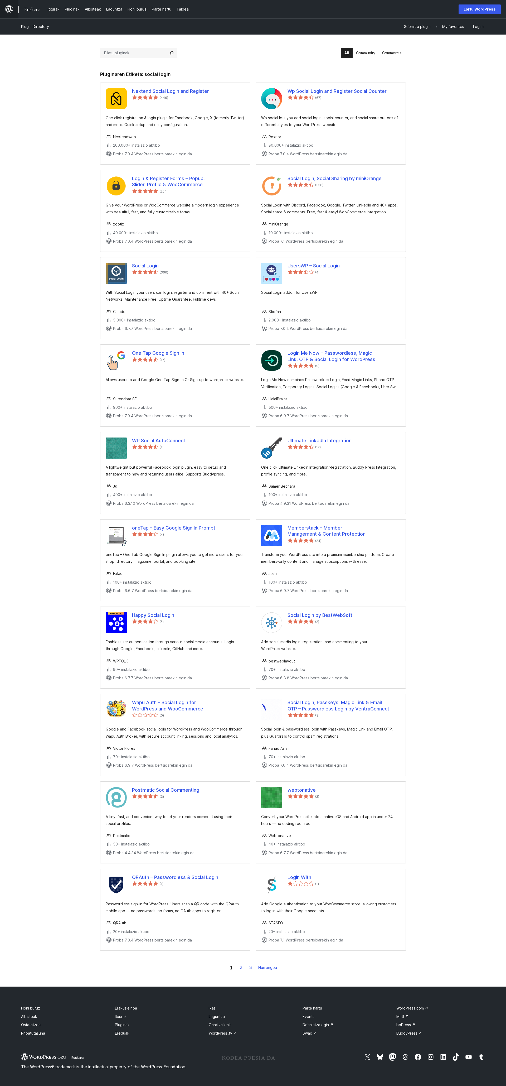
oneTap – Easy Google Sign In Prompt (173, 528)
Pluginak (122, 1024)
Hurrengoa (267, 967)
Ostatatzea (31, 1024)
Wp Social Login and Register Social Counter (337, 91)
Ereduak (122, 1033)
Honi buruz (30, 1008)
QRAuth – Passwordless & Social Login (175, 877)
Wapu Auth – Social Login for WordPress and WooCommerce (167, 705)
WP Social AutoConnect (158, 440)
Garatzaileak (220, 1024)
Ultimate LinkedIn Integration (320, 440)
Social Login (145, 265)
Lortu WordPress (480, 9)
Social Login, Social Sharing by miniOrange (335, 178)
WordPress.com (412, 1008)
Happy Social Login (153, 615)
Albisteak (29, 1016)
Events (308, 1016)
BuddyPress (409, 1033)
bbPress (405, 1024)
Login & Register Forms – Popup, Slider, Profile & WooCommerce (168, 181)
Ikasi (212, 1008)
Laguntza (217, 1016)
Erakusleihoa (126, 1008)
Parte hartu (312, 1008)
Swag (310, 1033)
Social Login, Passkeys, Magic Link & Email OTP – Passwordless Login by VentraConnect (338, 705)
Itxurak (121, 1016)
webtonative (302, 790)
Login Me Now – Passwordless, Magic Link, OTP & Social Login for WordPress (331, 356)
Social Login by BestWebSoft (320, 615)
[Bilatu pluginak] (171, 53)
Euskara (77, 1057)
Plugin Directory (35, 26)
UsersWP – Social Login (314, 265)
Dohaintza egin (318, 1024)
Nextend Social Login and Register (170, 91)
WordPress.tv (223, 1033)
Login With (299, 877)
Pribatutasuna (33, 1033)
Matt (402, 1016)
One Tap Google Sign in (158, 353)
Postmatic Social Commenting (165, 790)
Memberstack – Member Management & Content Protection (327, 531)
